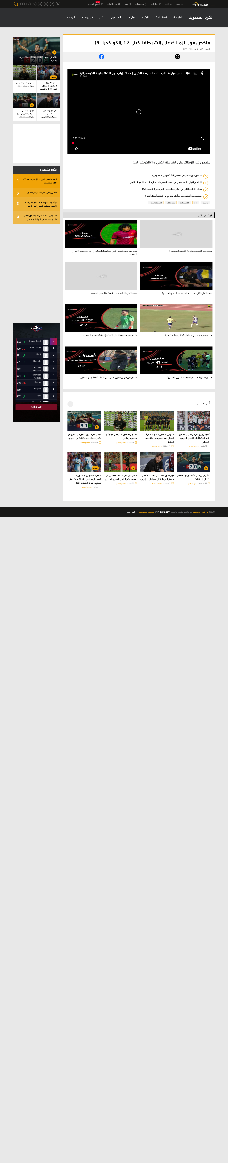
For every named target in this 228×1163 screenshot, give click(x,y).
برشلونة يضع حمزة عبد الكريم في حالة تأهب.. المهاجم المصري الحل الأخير (37, 204)
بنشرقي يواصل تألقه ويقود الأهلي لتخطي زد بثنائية (193, 477)
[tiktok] (52, 4)
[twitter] (28, 4)
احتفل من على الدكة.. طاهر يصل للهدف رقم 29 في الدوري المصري (121, 477)
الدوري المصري (94, 4)
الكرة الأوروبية (194, 446)
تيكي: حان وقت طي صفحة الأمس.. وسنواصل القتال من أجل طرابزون (157, 477)
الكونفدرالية (184, 203)
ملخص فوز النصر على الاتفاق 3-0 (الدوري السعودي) (177, 175)
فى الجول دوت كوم (200, 512)
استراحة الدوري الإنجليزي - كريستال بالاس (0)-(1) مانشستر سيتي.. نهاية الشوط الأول (85, 479)
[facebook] (22, 4)
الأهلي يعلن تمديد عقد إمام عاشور (37, 193)
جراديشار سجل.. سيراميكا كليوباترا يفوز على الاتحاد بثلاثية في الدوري (84, 436)
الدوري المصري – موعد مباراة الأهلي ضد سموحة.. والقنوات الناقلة (159, 438)
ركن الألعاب (112, 4)
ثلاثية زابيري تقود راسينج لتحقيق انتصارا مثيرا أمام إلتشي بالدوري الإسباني (194, 438)
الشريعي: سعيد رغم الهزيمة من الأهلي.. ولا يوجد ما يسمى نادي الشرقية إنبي (37, 217)
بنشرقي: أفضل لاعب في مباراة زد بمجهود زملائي (121, 436)
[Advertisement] (36, 273)
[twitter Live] (34, 4)
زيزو (195, 203)
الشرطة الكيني (156, 203)
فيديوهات (139, 4)
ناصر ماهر (171, 203)
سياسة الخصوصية (146, 512)
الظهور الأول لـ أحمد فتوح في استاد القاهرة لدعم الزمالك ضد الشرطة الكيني (166, 182)
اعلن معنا (131, 512)
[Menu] (212, 4)
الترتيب (145, 17)
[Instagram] (40, 4)
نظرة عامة (161, 17)
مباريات (154, 4)
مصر (178, 4)
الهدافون (116, 17)
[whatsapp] (58, 4)
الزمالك (205, 203)
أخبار (167, 4)
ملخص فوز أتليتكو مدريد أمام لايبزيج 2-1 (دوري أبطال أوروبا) (173, 196)
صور (126, 4)
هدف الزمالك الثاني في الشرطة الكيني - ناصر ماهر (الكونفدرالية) (172, 189)
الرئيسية (177, 17)
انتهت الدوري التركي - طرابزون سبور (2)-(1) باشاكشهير (37, 181)
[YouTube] (46, 4)
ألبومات (71, 17)
